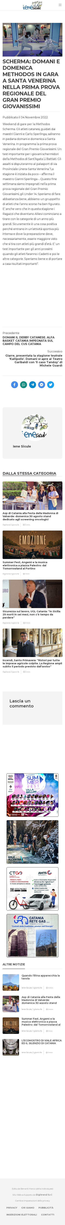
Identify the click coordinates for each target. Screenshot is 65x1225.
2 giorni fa (15, 623)
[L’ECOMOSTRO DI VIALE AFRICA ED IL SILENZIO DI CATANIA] (43, 1047)
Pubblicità (45, 1207)
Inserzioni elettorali (21, 1214)
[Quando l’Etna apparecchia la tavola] (43, 982)
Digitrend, (7, 525)
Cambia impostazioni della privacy (32, 1200)
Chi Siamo (27, 1207)
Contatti (47, 1214)
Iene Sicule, (27, 988)
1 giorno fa (15, 525)
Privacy (11, 1207)
